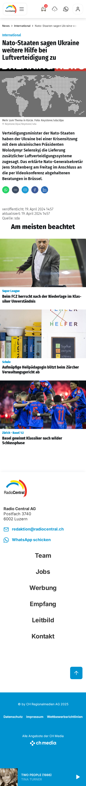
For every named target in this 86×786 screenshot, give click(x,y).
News (6, 25)
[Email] (25, 189)
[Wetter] (54, 9)
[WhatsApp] (5, 189)
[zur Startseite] (10, 9)
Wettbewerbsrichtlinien (65, 717)
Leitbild (43, 620)
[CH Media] (43, 742)
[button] (65, 9)
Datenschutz (13, 717)
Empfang (43, 604)
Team (43, 555)
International (22, 25)
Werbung (43, 588)
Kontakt (43, 636)
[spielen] (77, 777)
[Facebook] (34, 189)
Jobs (43, 571)
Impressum (34, 717)
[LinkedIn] (44, 189)
